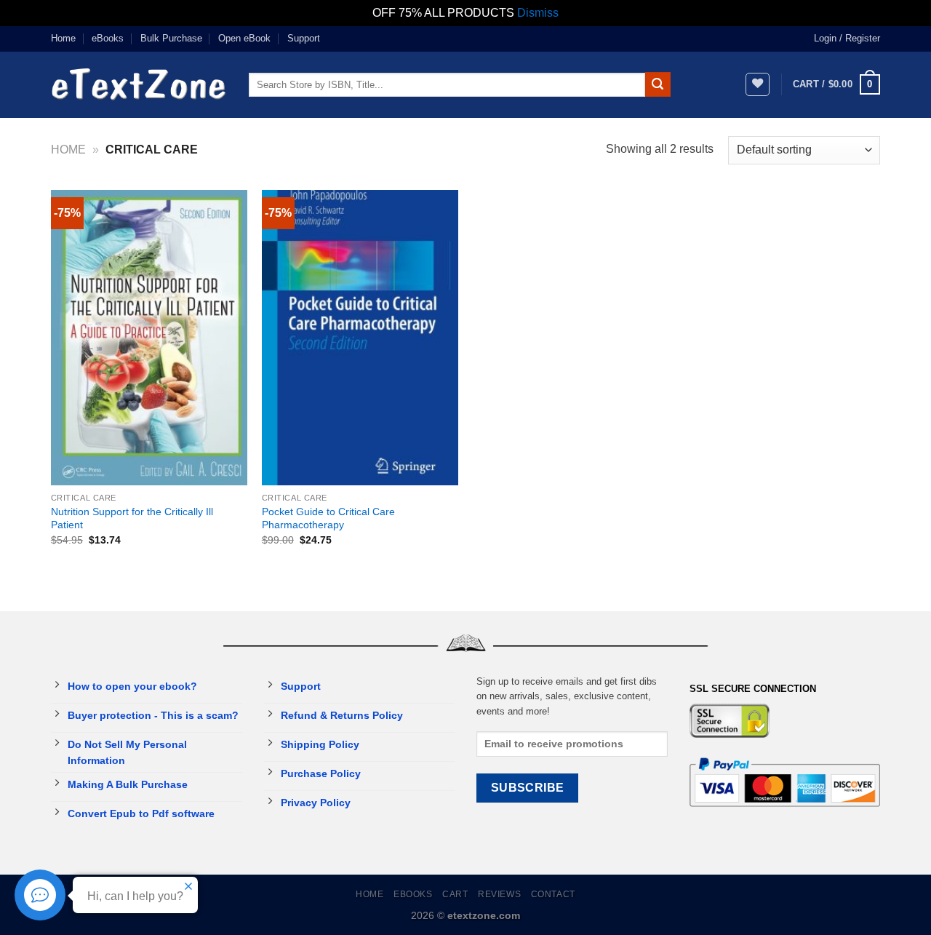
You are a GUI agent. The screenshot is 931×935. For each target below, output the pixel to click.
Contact (553, 894)
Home (63, 38)
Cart (455, 894)
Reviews (499, 894)
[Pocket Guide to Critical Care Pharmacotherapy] (360, 337)
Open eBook (244, 38)
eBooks (108, 38)
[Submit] (657, 84)
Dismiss (538, 13)
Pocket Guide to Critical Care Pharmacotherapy (328, 518)
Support (303, 38)
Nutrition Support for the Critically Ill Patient (132, 518)
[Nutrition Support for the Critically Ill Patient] (149, 337)
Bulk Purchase (171, 38)
